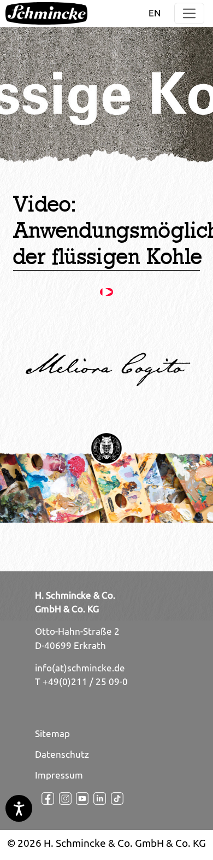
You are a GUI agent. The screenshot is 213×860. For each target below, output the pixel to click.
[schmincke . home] (46, 13)
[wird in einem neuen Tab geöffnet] (44, 798)
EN (155, 13)
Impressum (59, 775)
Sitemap (52, 733)
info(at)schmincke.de (80, 668)
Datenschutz (62, 754)
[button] (189, 13)
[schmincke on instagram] (61, 798)
